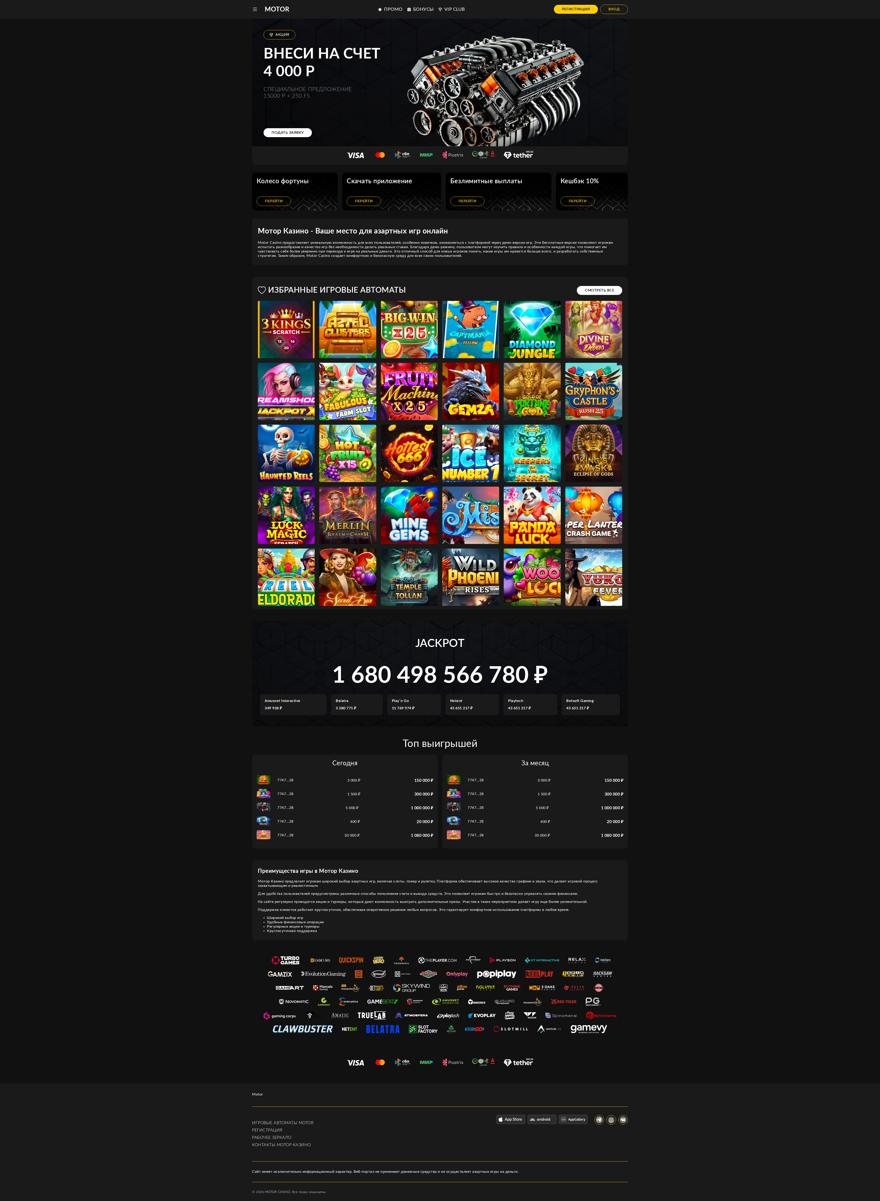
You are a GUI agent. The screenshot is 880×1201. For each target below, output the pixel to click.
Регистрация (576, 9)
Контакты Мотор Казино (281, 1145)
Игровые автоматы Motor (283, 1123)
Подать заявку (288, 132)
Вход (614, 9)
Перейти (274, 201)
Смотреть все (599, 290)
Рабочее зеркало (272, 1138)
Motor (277, 9)
